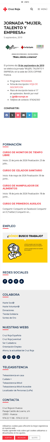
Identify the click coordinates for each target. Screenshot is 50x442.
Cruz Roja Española (12, 335)
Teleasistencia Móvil (12, 382)
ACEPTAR (8, 438)
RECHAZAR (22, 438)
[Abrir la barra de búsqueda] (31, 9)
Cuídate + (7, 379)
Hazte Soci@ (8, 302)
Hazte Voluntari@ (11, 306)
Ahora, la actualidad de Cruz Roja (18, 350)
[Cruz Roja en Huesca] (11, 9)
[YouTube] (21, 281)
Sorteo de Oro (9, 317)
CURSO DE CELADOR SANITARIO (22, 170)
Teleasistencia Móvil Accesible (17, 386)
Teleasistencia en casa (13, 375)
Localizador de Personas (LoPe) (18, 390)
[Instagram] (16, 281)
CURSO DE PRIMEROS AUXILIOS (22, 203)
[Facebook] (5, 281)
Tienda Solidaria (10, 314)
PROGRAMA (26, 81)
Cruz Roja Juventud (12, 339)
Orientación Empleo (12, 346)
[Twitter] (10, 281)
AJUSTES (34, 438)
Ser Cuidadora (9, 343)
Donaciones (8, 310)
